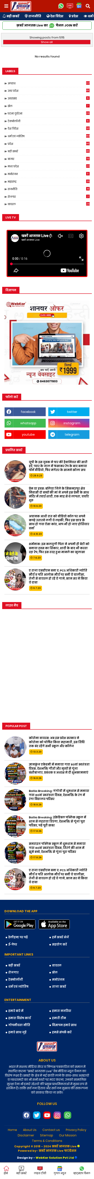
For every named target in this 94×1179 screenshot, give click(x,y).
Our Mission (68, 1135)
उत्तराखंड (48, 98)
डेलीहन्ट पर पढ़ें (18, 937)
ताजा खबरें (59, 987)
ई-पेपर (12, 944)
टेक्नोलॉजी (48, 121)
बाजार (48, 159)
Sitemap (46, 1135)
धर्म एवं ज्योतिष (49, 136)
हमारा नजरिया (61, 1011)
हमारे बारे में (15, 1011)
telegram (72, 434)
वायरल (49, 204)
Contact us (51, 1130)
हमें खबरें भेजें (60, 937)
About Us (30, 1130)
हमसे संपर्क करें (61, 1032)
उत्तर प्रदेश (49, 91)
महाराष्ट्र (48, 182)
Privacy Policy (76, 1130)
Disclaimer (26, 1135)
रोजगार (48, 197)
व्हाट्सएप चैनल (81, 1173)
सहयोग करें (59, 944)
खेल (48, 106)
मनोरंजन (48, 174)
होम (6, 1173)
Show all (47, 42)
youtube (28, 434)
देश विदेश (56, 16)
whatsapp (28, 423)
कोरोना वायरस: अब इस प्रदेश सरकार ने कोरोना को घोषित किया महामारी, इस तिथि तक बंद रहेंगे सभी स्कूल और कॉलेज (57, 742)
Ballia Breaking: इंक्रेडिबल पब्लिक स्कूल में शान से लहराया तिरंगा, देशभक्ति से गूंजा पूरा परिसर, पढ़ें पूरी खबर (57, 821)
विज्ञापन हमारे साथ (64, 1025)
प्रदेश (74, 16)
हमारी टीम (59, 1018)
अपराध (49, 83)
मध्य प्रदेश (49, 166)
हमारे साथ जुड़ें (17, 1032)
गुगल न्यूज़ (60, 1173)
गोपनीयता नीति (19, 1025)
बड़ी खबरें (12, 16)
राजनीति (34, 16)
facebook (28, 412)
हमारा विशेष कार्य (19, 1018)
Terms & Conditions (47, 1141)
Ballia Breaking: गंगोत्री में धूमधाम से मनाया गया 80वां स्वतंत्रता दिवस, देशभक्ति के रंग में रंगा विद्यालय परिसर (59, 795)
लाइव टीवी (40, 1173)
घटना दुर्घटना (49, 113)
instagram (72, 423)
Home (12, 1130)
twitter (72, 412)
